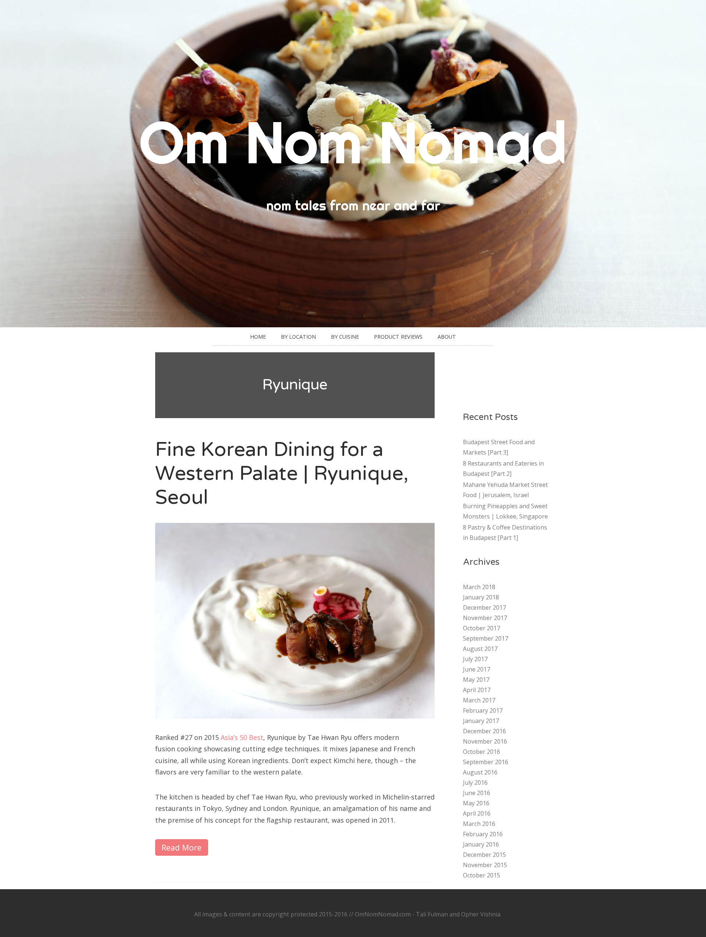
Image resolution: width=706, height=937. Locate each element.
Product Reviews (398, 336)
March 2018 (479, 587)
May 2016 (476, 803)
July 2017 (475, 659)
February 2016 (483, 834)
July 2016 (475, 783)
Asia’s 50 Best (242, 737)
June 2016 (476, 793)
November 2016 (485, 741)
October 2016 (481, 752)
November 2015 (485, 865)
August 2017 (480, 649)
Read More (181, 847)
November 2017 (485, 618)
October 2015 (481, 875)
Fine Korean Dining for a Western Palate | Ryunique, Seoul (282, 473)
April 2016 (477, 813)
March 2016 (479, 824)
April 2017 (477, 690)
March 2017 (479, 700)
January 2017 (481, 721)
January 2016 (481, 844)
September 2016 (485, 762)
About (447, 336)
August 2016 (480, 772)
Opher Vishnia (480, 914)
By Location (298, 336)
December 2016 (484, 731)
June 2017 (476, 669)
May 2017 (476, 680)
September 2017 (485, 638)
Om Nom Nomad (353, 141)
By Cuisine (345, 336)
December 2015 (484, 855)
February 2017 (483, 710)
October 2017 (481, 628)
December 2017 (484, 607)
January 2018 (481, 597)
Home (258, 336)
